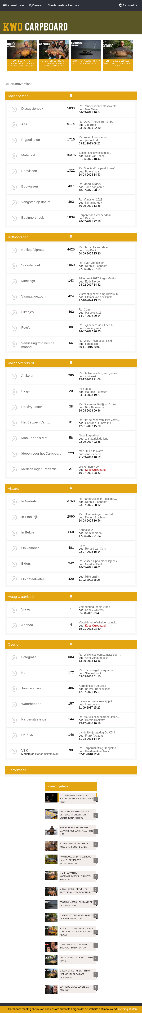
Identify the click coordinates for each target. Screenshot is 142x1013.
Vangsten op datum (35, 202)
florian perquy (93, 202)
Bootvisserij (29, 186)
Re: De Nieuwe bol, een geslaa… (99, 373)
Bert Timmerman (95, 407)
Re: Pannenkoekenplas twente (98, 106)
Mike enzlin (92, 576)
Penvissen (29, 171)
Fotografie (28, 657)
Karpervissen (18, 96)
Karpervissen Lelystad (92, 685)
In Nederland (31, 501)
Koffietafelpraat (32, 250)
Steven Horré (93, 673)
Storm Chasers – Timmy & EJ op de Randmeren (86, 62)
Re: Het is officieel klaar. (93, 247)
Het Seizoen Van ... (35, 422)
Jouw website (31, 688)
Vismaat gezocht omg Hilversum (98, 294)
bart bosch (91, 343)
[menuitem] (129, 5)
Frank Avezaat (94, 735)
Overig (13, 644)
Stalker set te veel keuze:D (95, 152)
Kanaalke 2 (86, 529)
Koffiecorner (18, 237)
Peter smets (92, 171)
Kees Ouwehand (95, 469)
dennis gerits (93, 328)
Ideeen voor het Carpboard (41, 453)
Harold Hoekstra (95, 720)
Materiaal (28, 155)
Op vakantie (30, 548)
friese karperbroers (90, 435)
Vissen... (14, 489)
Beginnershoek (32, 217)
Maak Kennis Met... (35, 438)
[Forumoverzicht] (35, 25)
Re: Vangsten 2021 (90, 199)
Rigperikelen (30, 140)
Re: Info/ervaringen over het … (97, 514)
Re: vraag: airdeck (90, 183)
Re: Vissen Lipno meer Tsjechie (98, 561)
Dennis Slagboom (96, 265)
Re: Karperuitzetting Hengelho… (99, 748)
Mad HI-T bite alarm (91, 451)
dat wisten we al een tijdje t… (97, 701)
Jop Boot (90, 124)
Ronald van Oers (95, 548)
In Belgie (27, 532)
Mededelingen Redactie (39, 469)
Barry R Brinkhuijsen (97, 688)
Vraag (25, 609)
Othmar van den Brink (98, 297)
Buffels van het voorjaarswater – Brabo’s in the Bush (22, 63)
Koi (23, 672)
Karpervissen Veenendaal (95, 215)
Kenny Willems (94, 610)
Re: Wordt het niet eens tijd (95, 340)
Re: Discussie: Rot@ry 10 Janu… (99, 404)
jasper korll (92, 140)
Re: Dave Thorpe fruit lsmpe (96, 121)
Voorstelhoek (31, 265)
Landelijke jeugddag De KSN (97, 732)
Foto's (25, 327)
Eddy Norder (93, 281)
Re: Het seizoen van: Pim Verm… (99, 419)
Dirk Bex (90, 218)
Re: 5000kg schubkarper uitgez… (99, 716)
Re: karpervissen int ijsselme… (98, 498)
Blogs (25, 391)
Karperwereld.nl (21, 363)
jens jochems (93, 454)
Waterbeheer (31, 704)
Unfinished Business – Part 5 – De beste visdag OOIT (118, 63)
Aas (24, 124)
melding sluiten (127, 1009)
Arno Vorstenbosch (96, 657)
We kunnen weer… (90, 466)
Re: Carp (84, 309)
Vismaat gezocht (33, 296)
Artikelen (27, 375)
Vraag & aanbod (21, 597)
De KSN (27, 735)
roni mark (90, 376)
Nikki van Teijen (95, 155)
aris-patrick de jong (96, 438)
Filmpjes (27, 312)
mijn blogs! (85, 388)
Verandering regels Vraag (94, 606)
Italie (82, 545)
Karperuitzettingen (34, 719)
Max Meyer (92, 109)
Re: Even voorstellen (91, 262)
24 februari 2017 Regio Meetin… (99, 278)
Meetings (28, 281)
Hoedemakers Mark (47, 753)
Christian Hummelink (98, 423)
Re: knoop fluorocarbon (93, 137)
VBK (24, 750)
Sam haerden (93, 533)
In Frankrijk (29, 517)
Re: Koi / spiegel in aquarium (96, 670)
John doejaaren (94, 187)
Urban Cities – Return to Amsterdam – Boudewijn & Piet (54, 63)
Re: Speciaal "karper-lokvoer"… (98, 168)
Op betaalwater (32, 579)
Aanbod (27, 625)
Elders (26, 563)
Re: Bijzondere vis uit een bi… (97, 325)
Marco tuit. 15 (93, 312)
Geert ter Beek (94, 564)
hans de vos (92, 704)
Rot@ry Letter (31, 407)
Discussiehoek (32, 108)
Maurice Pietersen (96, 391)
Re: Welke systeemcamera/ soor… (100, 654)
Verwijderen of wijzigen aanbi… (98, 622)
